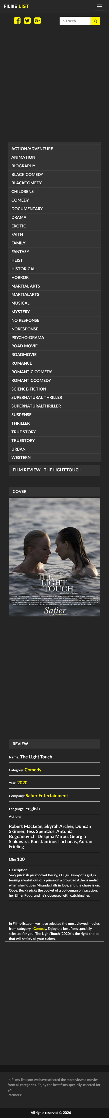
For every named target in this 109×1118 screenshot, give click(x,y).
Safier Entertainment (47, 796)
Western (21, 458)
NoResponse (24, 329)
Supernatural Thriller (36, 398)
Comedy (20, 200)
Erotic (18, 226)
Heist (17, 260)
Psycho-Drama (27, 338)
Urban (18, 449)
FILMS (16, 6)
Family (18, 243)
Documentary (27, 209)
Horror (20, 278)
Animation (23, 157)
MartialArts (25, 295)
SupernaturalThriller (36, 406)
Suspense (21, 415)
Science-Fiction (28, 389)
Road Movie (24, 346)
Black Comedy (27, 175)
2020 (22, 783)
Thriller (20, 423)
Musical (20, 303)
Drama (18, 218)
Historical (23, 269)
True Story (23, 432)
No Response (25, 320)
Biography (23, 166)
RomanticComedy (31, 381)
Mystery (20, 312)
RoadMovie (24, 355)
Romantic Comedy (31, 372)
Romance (21, 363)
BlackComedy (26, 183)
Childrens (22, 192)
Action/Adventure (32, 149)
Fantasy (20, 252)
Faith (17, 235)
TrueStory (23, 441)
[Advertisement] (54, 83)
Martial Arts (25, 286)
